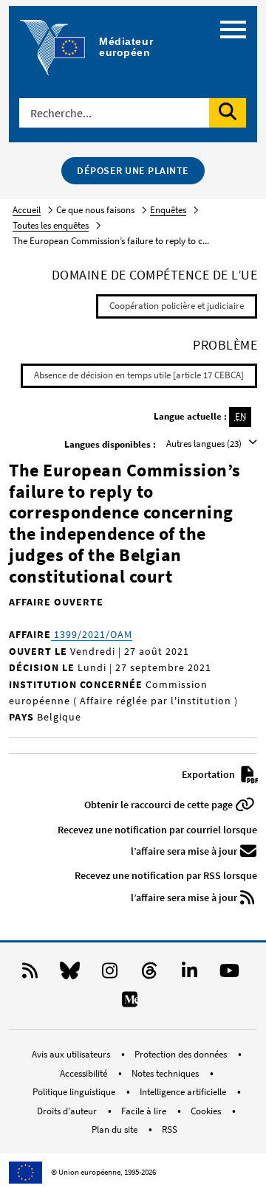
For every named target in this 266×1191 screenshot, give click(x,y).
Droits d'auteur (68, 1111)
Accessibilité (84, 1073)
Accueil (27, 210)
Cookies (207, 1111)
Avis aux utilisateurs (72, 1054)
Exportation (209, 774)
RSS (169, 1129)
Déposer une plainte (133, 170)
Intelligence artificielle (184, 1092)
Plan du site (116, 1129)
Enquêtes (168, 210)
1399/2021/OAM (91, 634)
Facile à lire (144, 1111)
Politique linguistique (75, 1092)
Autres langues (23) (205, 443)
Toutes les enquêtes (51, 225)
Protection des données (181, 1054)
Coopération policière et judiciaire (176, 305)
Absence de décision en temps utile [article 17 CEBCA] (139, 375)
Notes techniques (166, 1073)
